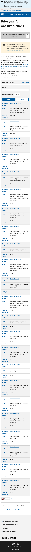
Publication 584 (14, 121)
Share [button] (8, 509)
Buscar (11, 14)
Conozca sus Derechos (10, 521)
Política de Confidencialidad (15, 547)
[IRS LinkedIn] (11, 538)
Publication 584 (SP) (15, 189)
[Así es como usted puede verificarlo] (15, 10)
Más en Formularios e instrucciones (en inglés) (14, 36)
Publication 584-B (15, 138)
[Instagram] (9, 538)
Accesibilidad (15, 549)
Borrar (22, 99)
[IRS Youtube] (14, 538)
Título (3, 109)
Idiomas (5, 528)
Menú (27, 14)
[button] (19, 14)
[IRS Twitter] (6, 538)
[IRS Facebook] (3, 538)
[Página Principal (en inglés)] (4, 14)
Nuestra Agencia (8, 518)
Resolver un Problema (10, 525)
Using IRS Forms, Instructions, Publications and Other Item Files (14, 66)
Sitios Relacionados (9, 532)
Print (18, 509)
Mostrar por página (7, 94)
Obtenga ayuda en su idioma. (15, 50)
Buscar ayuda (25, 82)
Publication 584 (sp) (15, 103)
